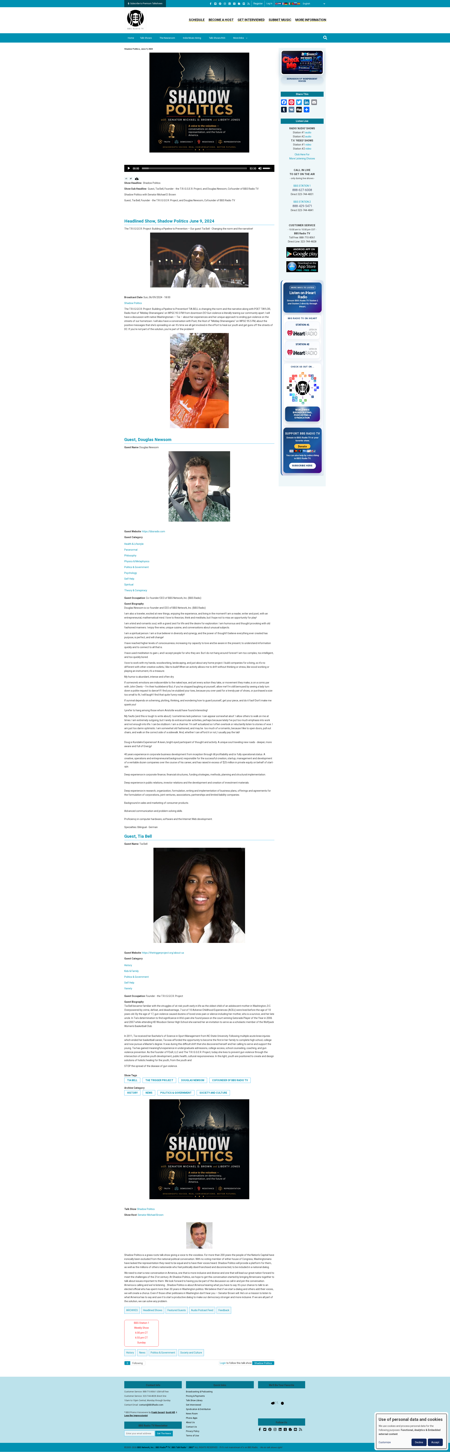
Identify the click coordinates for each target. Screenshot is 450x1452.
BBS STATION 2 (302, 201)
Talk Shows (146, 38)
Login (223, 1363)
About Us (190, 1422)
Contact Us (191, 1427)
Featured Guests (177, 1310)
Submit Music (280, 20)
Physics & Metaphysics (136, 561)
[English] (276, 3)
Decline (419, 1442)
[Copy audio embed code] (126, 178)
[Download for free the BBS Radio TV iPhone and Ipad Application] (302, 266)
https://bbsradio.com (153, 531)
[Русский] (295, 3)
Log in (269, 3)
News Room (192, 1413)
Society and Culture (213, 1092)
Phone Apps (191, 1418)
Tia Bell (132, 1080)
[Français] (283, 3)
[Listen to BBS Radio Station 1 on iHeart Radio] (302, 332)
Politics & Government (136, 567)
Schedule (197, 20)
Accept (435, 1442)
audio (308, 132)
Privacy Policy (192, 1431)
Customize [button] (385, 1442)
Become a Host (221, 20)
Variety (128, 988)
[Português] (292, 3)
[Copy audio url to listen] (131, 178)
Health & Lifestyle (134, 544)
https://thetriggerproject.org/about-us (163, 952)
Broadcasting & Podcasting (199, 1391)
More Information (310, 20)
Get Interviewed (251, 20)
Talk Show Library (194, 1400)
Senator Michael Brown (150, 1214)
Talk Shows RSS (217, 38)
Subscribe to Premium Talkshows (146, 3)
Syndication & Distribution (198, 1409)
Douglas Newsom (192, 1080)
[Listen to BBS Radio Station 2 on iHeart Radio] (302, 352)
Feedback (223, 1310)
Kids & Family (131, 971)
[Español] (298, 3)
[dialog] (411, 1431)
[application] (199, 168)
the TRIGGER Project (159, 1080)
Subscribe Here (302, 465)
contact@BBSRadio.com (151, 1405)
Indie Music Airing (192, 38)
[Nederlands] (279, 3)
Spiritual (128, 584)
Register (258, 3)
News (149, 1092)
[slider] (194, 168)
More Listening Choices (302, 158)
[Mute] (260, 168)
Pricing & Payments (195, 1396)
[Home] (135, 20)
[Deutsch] (286, 3)
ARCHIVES (132, 1310)
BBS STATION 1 (302, 185)
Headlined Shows (152, 1310)
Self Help (129, 578)
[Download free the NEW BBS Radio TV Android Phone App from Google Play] (302, 252)
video (308, 144)
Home (131, 38)
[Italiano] (289, 3)
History (128, 965)
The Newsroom (167, 38)
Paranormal (130, 549)
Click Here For (302, 154)
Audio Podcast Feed (202, 1310)
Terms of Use (192, 1435)
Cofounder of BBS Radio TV (230, 1080)
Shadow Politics (133, 303)
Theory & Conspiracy (135, 590)
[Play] (129, 168)
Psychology (130, 573)
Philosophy (130, 555)
